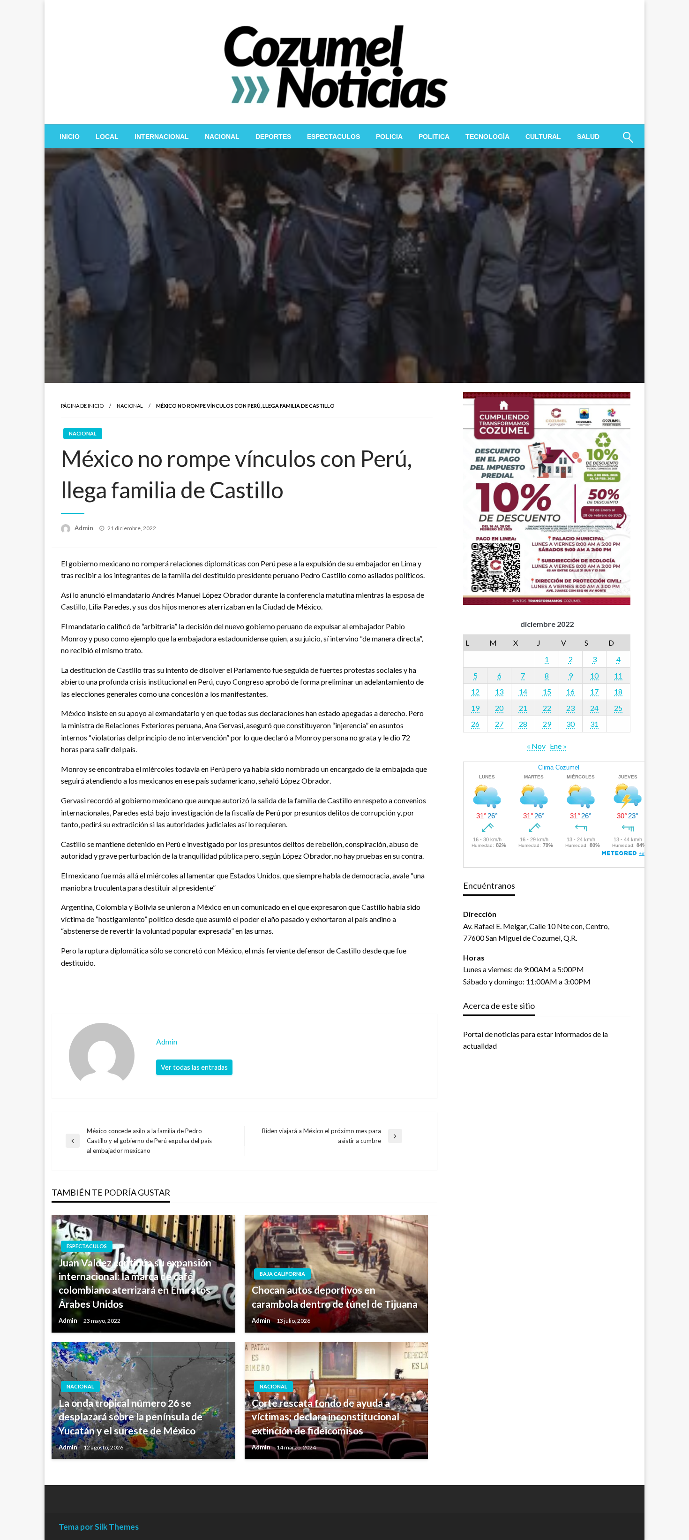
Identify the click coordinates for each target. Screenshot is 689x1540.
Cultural (543, 136)
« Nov (536, 745)
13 (499, 691)
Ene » (558, 745)
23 (570, 707)
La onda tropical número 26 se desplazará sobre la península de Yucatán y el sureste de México (130, 1416)
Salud (588, 136)
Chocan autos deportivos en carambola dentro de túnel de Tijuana (335, 1296)
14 (523, 691)
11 (618, 675)
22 (547, 707)
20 (499, 707)
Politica (434, 136)
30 (570, 723)
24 (594, 707)
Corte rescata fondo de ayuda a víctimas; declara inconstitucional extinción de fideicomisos (325, 1416)
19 (475, 707)
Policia (389, 136)
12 (475, 691)
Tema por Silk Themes (99, 1527)
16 (570, 691)
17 (594, 691)
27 (499, 723)
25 (618, 707)
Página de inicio (82, 406)
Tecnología (487, 136)
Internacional (162, 136)
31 (594, 723)
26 (475, 723)
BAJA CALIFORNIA (282, 1274)
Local (107, 136)
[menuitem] (70, 136)
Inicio (70, 136)
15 (547, 691)
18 (618, 691)
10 (594, 675)
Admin (85, 528)
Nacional (222, 136)
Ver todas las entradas (194, 1067)
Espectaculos (333, 136)
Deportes (273, 136)
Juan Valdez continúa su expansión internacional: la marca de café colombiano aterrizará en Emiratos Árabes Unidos (135, 1283)
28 (523, 723)
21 (523, 707)
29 (547, 723)
